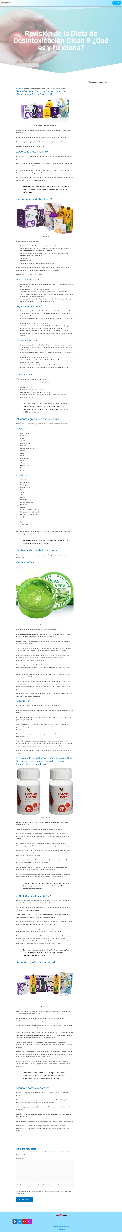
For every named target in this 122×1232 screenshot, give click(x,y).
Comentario (20, 1159)
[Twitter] (19, 1221)
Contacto (116, 3)
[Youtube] (24, 1221)
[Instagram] (29, 1221)
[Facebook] (15, 1221)
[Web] (65, 1185)
